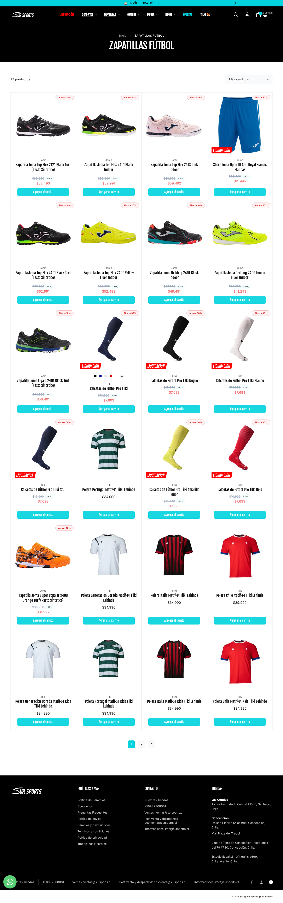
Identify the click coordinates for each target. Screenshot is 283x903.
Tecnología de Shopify (262, 896)
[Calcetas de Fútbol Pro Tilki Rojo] (240, 470)
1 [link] (131, 744)
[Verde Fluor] (105, 376)
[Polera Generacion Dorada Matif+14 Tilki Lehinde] (109, 576)
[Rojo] (111, 376)
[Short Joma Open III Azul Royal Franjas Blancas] (240, 145)
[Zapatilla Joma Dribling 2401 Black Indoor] (174, 253)
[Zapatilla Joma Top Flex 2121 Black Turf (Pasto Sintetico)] (43, 145)
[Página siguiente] (151, 744)
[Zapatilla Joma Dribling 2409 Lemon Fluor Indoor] (240, 253)
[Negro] (95, 376)
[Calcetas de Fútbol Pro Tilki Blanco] (240, 361)
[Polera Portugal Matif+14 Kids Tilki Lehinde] (109, 682)
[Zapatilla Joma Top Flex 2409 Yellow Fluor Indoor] (109, 253)
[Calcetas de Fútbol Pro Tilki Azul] (43, 470)
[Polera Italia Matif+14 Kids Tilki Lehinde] (174, 682)
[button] (88, 14)
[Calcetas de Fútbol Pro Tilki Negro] (174, 361)
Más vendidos (239, 79)
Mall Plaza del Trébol (226, 833)
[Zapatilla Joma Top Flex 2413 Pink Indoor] (174, 145)
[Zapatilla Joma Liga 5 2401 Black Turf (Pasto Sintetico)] (43, 361)
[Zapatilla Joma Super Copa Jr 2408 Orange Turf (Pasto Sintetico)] (43, 576)
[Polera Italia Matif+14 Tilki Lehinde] (174, 576)
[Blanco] (116, 376)
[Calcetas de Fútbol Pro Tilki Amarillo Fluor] (174, 470)
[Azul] (100, 376)
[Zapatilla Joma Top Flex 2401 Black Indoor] (109, 145)
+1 (122, 376)
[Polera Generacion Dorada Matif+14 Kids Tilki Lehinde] (43, 682)
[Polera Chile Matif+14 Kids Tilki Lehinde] (240, 682)
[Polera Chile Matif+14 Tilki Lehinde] (240, 576)
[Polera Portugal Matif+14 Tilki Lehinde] (109, 470)
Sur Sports (245, 896)
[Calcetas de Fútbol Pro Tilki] (109, 361)
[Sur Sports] (27, 794)
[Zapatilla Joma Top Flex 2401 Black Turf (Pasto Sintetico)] (43, 253)
